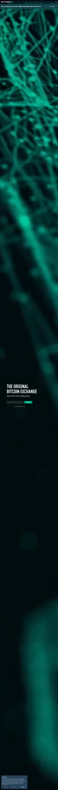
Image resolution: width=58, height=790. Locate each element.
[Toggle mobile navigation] (56, 2)
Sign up (28, 402)
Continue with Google (20, 406)
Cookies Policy (10, 784)
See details (52, 6)
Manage (22, 786)
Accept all (6, 786)
